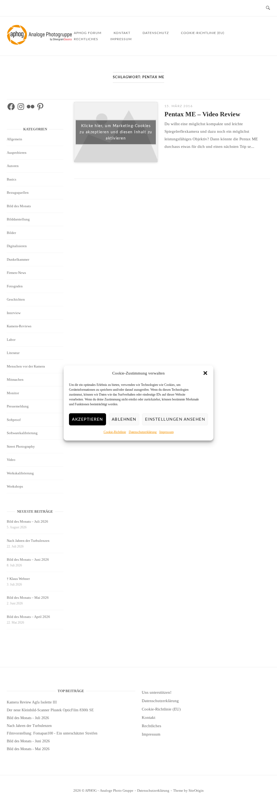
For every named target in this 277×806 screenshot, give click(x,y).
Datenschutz (156, 33)
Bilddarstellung (18, 219)
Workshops (15, 486)
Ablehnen (124, 419)
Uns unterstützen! (157, 692)
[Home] (40, 43)
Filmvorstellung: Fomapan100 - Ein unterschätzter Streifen (52, 733)
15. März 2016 (178, 106)
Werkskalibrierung (20, 473)
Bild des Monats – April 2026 (28, 617)
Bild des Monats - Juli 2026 (28, 718)
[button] (205, 373)
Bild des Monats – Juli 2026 (27, 521)
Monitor (13, 393)
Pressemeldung (18, 406)
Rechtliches (86, 39)
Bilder (11, 233)
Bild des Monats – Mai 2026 (28, 598)
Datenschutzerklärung (143, 432)
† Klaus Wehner (18, 579)
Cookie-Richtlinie (115, 432)
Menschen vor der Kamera (26, 366)
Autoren (13, 166)
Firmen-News (16, 273)
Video (11, 460)
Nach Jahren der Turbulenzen (28, 541)
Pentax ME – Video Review (202, 114)
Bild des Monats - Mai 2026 (28, 749)
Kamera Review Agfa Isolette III (32, 702)
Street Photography (21, 446)
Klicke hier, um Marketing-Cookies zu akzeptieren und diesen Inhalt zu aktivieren (116, 132)
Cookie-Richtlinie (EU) (202, 33)
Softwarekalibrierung (22, 433)
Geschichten (16, 299)
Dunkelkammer (18, 259)
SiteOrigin (196, 790)
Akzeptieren (87, 419)
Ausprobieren (17, 153)
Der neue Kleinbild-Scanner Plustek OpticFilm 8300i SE (50, 710)
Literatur (13, 353)
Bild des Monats (19, 206)
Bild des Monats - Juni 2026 (28, 741)
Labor (11, 340)
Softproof (14, 420)
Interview (14, 313)
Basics (11, 179)
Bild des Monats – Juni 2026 (28, 559)
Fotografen (15, 286)
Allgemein (14, 139)
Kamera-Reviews (19, 326)
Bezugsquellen (18, 193)
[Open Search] (268, 8)
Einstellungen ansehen (175, 419)
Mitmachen (15, 380)
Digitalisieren (17, 246)
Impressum (166, 432)
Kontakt (148, 717)
